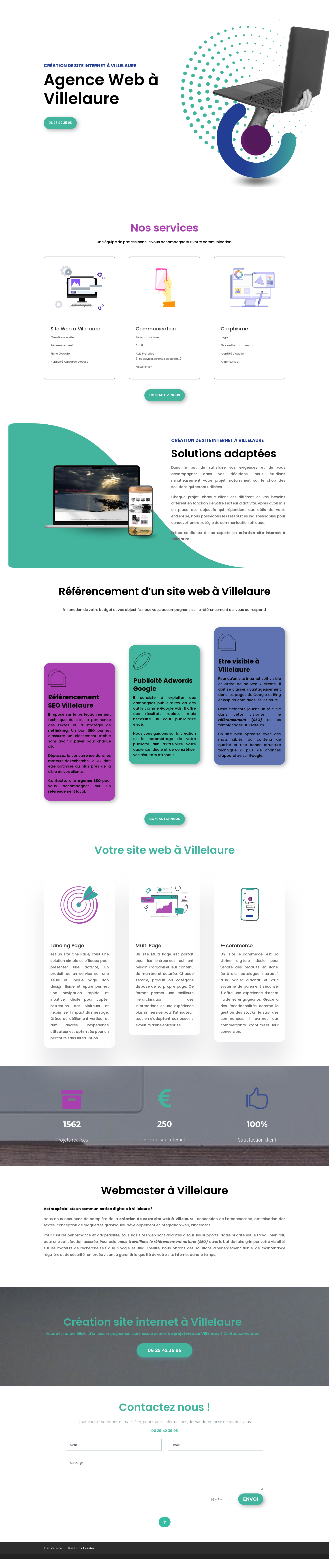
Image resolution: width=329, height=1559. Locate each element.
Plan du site (53, 1548)
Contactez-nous (164, 395)
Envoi (250, 1499)
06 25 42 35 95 (60, 123)
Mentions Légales (81, 1548)
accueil (159, 5)
